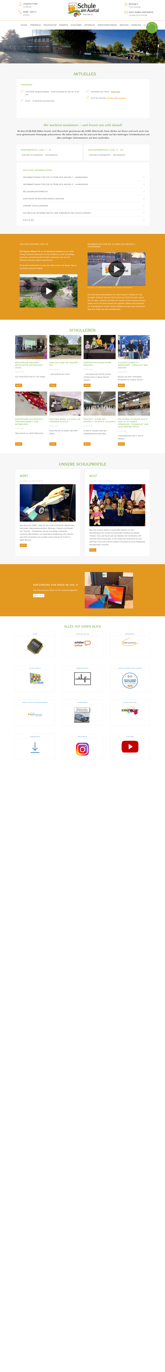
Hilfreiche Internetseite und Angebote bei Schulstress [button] (57, 213)
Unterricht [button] (89, 25)
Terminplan (35, 25)
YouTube (109, 98)
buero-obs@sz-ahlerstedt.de (141, 12)
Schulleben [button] (76, 25)
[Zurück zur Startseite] (83, 10)
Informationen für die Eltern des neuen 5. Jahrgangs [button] (55, 184)
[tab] (75, 60)
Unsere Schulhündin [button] (35, 206)
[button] (144, 25)
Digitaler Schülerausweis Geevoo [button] (43, 199)
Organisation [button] (50, 25)
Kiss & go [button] (28, 220)
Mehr (18, 385)
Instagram (122, 98)
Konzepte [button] (63, 25)
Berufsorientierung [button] (107, 25)
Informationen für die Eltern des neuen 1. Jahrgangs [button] (55, 177)
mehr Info (38, 595)
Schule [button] (24, 25)
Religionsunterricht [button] (35, 191)
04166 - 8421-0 (29, 12)
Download (136, 25)
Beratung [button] (124, 25)
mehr (23, 545)
